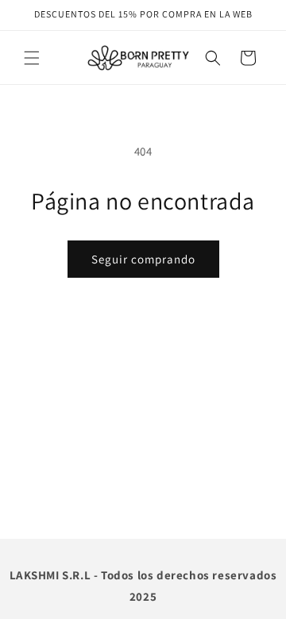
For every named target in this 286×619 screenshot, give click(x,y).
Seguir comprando (143, 259)
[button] (31, 57)
